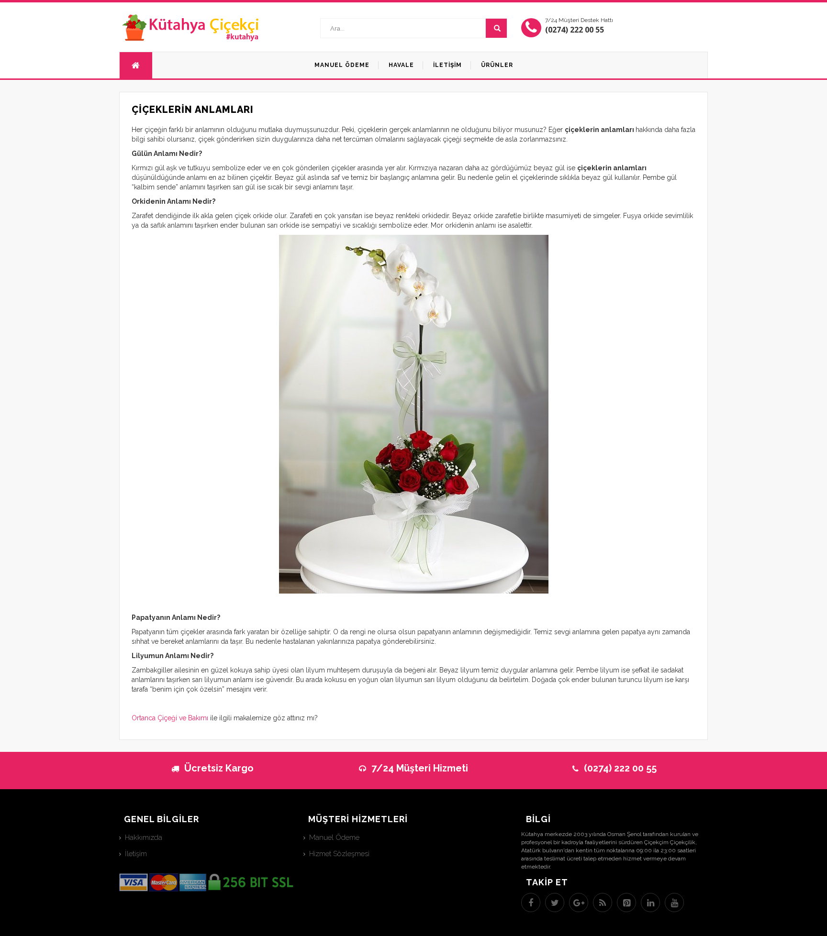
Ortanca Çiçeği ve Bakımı (170, 718)
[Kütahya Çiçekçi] (191, 27)
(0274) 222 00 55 (574, 29)
